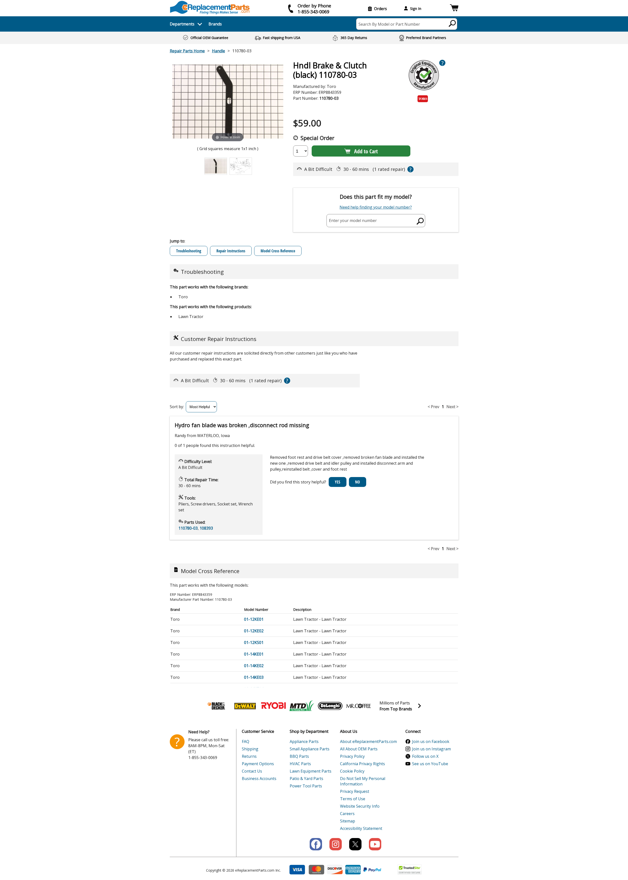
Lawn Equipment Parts (310, 771)
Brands (215, 24)
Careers (347, 813)
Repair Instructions (230, 251)
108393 (206, 528)
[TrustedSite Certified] (409, 869)
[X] (355, 844)
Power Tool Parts (306, 786)
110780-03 (188, 528)
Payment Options (258, 763)
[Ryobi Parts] (273, 706)
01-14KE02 (254, 665)
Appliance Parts (304, 741)
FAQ (245, 741)
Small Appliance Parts (309, 749)
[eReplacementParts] (210, 7)
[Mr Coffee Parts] (358, 706)
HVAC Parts (300, 763)
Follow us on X (425, 756)
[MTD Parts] (301, 706)
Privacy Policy (352, 756)
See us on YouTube (430, 763)
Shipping (250, 749)
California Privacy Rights (362, 763)
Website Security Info (360, 806)
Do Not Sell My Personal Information (362, 781)
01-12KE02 (254, 631)
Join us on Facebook (430, 741)
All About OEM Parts (359, 749)
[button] (454, 8)
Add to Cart (366, 151)
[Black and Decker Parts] (216, 706)
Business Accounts (259, 778)
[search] (452, 23)
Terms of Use (352, 798)
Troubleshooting (188, 251)
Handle (218, 51)
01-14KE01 (254, 654)
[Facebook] (316, 844)
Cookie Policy (352, 771)
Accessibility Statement (361, 828)
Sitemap (347, 821)
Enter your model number (353, 220)
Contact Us (252, 771)
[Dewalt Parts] (245, 706)
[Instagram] (335, 844)
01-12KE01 (254, 619)
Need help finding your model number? (376, 207)
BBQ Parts (299, 756)
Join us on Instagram (431, 749)
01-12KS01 (254, 642)
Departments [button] (182, 24)
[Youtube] (375, 844)
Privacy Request (354, 791)
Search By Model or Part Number (389, 24)
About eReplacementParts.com (368, 741)
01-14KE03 (254, 677)
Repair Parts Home (187, 51)
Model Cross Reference (278, 251)
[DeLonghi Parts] (330, 706)
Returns (249, 756)
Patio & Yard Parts (306, 778)
